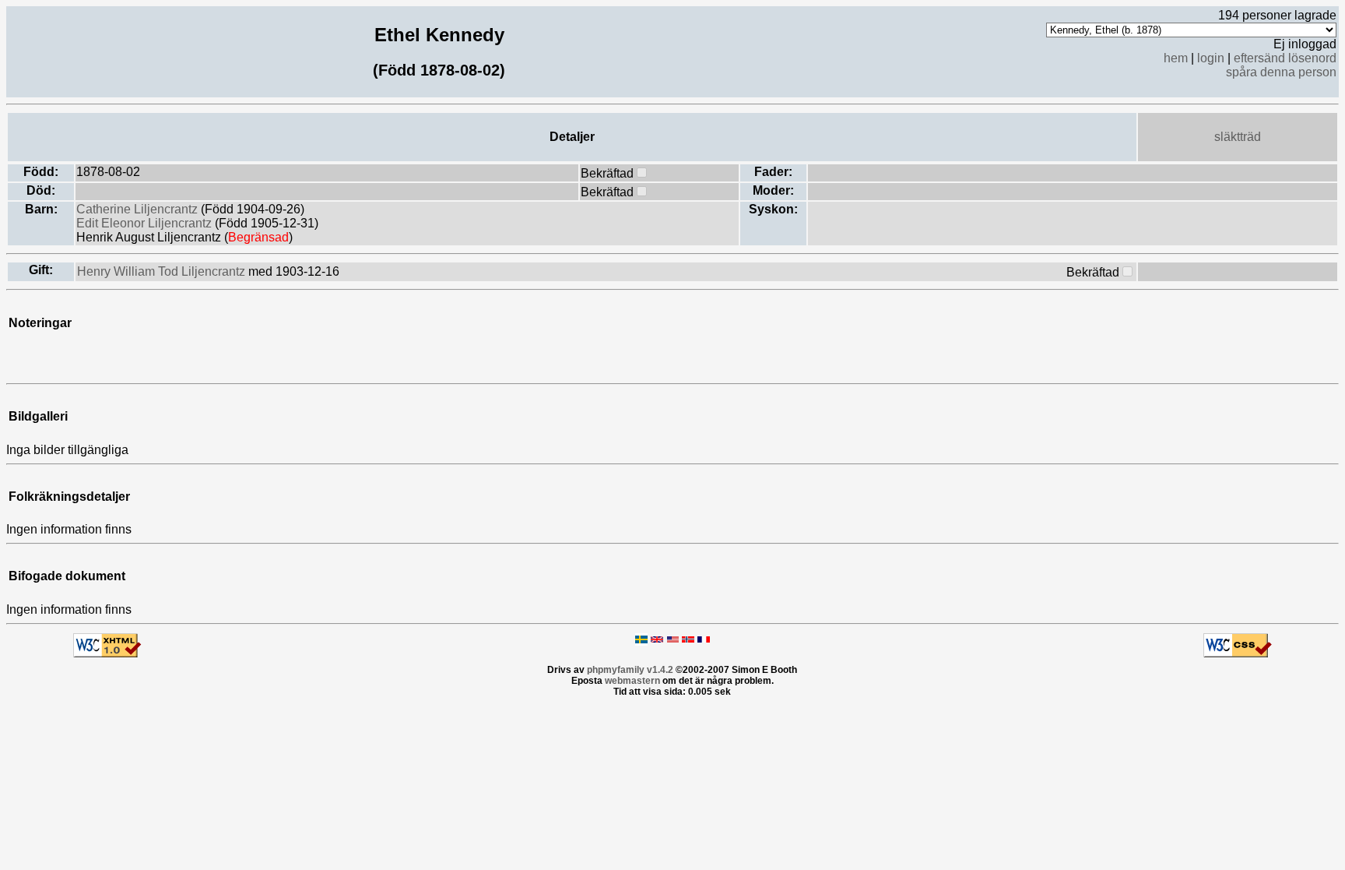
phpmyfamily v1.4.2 (630, 669)
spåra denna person (1281, 72)
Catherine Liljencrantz (138, 209)
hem (1176, 58)
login (1210, 58)
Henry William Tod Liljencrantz (162, 271)
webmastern (632, 680)
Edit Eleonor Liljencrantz (145, 223)
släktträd (1237, 136)
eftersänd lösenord (1285, 58)
